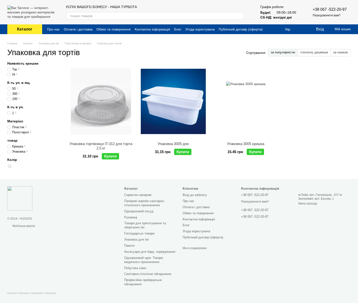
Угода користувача (200, 29)
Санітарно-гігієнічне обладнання (147, 274)
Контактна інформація (152, 29)
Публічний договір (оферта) (241, 29)
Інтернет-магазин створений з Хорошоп (31, 293)
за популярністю (283, 52)
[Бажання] (302, 29)
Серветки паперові (137, 195)
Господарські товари (139, 233)
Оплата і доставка (78, 29)
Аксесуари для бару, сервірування (149, 252)
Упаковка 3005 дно (173, 144)
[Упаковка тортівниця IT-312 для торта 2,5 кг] (100, 101)
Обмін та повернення (113, 29)
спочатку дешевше (314, 52)
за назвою (340, 52)
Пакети (129, 245)
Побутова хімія (135, 268)
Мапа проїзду (307, 203)
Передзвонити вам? (326, 15)
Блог (177, 29)
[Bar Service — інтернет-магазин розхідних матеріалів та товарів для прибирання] (19, 198)
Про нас (53, 29)
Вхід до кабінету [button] (195, 195)
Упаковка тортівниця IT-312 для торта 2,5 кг (100, 146)
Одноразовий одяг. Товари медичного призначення (143, 260)
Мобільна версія (23, 226)
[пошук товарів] (241, 16)
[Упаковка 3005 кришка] (245, 101)
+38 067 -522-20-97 (330, 9)
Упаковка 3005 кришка (245, 144)
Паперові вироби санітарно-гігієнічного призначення (144, 203)
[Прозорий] (15, 166)
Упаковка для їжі (136, 239)
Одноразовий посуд (138, 211)
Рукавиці (130, 217)
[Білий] (9, 166)
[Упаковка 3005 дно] (173, 101)
